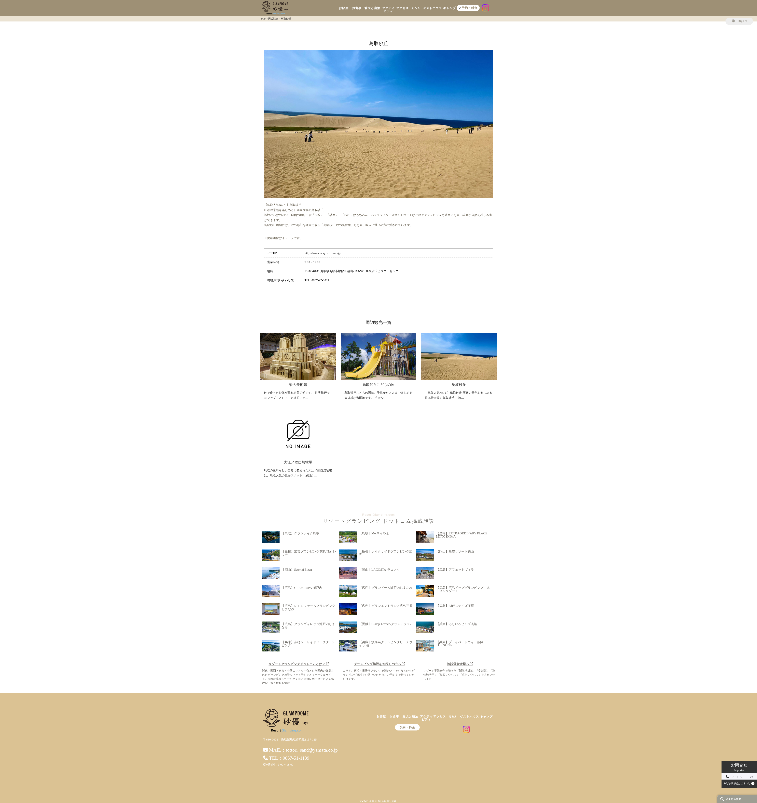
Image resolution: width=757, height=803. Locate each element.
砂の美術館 (298, 385)
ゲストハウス (432, 8)
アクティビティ (388, 10)
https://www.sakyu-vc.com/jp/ (323, 253)
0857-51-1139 (741, 777)
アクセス (402, 8)
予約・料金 (407, 727)
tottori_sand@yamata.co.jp (312, 750)
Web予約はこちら (737, 783)
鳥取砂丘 (459, 385)
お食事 (357, 8)
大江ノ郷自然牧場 (298, 462)
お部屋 (343, 8)
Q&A (416, 8)
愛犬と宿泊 (372, 8)
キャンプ (449, 8)
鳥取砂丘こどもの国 (378, 385)
